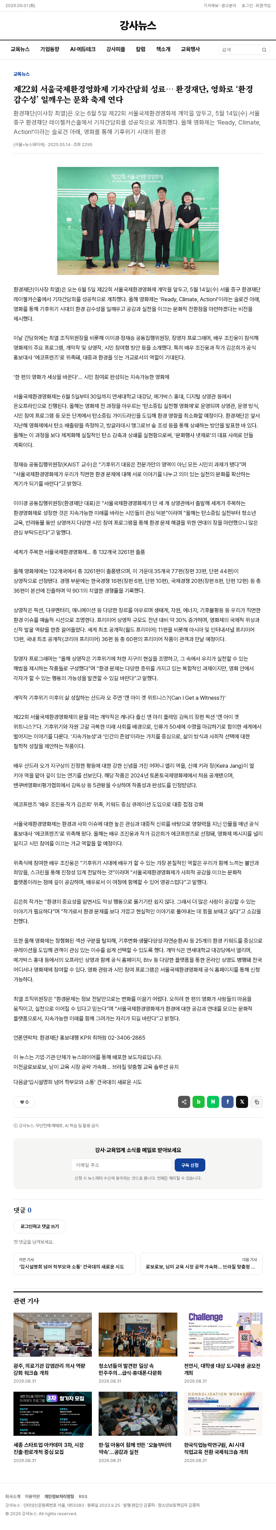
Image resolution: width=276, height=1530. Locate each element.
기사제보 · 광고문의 (220, 5)
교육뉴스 (20, 49)
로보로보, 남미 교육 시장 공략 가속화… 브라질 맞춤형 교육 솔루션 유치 (96, 1067)
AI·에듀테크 (83, 49)
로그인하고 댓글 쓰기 (40, 1226)
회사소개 (12, 1496)
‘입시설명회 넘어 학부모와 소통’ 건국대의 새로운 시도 (77, 1082)
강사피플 (115, 49)
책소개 (163, 49)
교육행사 (190, 49)
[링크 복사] (256, 1102)
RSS (83, 1496)
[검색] (264, 49)
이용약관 (32, 1496)
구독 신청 (190, 1165)
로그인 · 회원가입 (256, 5)
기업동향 (49, 49)
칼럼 (140, 49)
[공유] (184, 1102)
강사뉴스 (138, 25)
